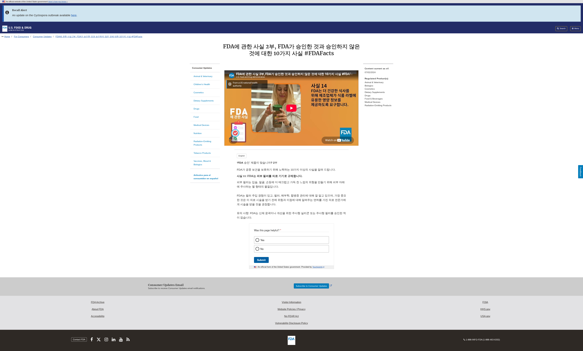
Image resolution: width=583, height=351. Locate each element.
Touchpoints (317, 267)
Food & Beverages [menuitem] (374, 98)
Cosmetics (199, 92)
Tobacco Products (202, 153)
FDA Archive (97, 302)
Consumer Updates (42, 36)
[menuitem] (378, 71)
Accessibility (97, 316)
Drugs (196, 108)
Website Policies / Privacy (291, 309)
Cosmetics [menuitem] (370, 89)
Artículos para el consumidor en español (206, 177)
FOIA (485, 302)
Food (196, 117)
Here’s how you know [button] (57, 2)
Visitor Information (291, 302)
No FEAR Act (291, 316)
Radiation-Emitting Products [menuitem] (378, 105)
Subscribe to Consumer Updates (311, 286)
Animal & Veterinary (203, 76)
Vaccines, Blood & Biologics (202, 163)
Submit (261, 260)
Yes (262, 240)
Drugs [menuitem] (367, 95)
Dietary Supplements (204, 100)
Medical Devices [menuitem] (372, 102)
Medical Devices (201, 125)
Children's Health (202, 84)
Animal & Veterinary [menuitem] (374, 82)
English (242, 156)
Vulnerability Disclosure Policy (291, 323)
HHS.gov (485, 309)
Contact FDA (79, 339)
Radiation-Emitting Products (202, 143)
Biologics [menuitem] (369, 85)
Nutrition (198, 133)
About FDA (98, 309)
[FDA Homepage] (16, 28)
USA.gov (485, 316)
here (74, 15)
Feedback (580, 171)
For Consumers (21, 36)
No (262, 249)
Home (7, 36)
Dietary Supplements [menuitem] (375, 92)
